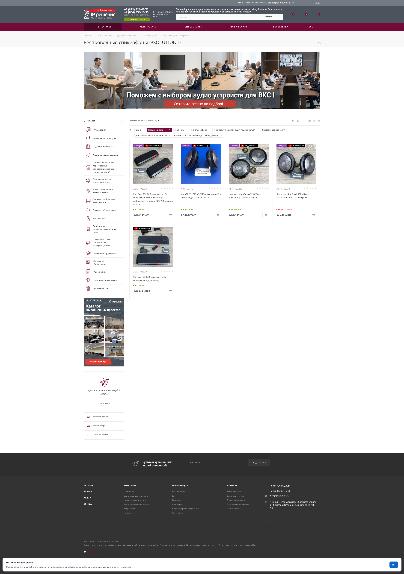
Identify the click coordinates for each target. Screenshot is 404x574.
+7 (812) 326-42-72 (136, 9)
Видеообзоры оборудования (185, 508)
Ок (393, 564)
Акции (87, 497)
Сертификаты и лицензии (136, 496)
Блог (174, 496)
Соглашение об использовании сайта (140, 545)
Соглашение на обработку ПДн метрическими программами (188, 545)
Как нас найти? (179, 491)
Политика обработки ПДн (109, 545)
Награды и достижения (135, 500)
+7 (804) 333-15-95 (136, 12)
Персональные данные (238, 504)
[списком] (314, 120)
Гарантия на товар (236, 500)
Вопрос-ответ (130, 508)
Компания (130, 485)
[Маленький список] (293, 120)
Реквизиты (129, 512)
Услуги (88, 491)
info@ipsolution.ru (279, 495)
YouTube (268, 518)
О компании (129, 491)
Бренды (88, 504)
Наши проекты (179, 504)
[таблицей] (319, 120)
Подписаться (259, 462)
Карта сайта (177, 512)
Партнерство (233, 508)
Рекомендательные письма (137, 504)
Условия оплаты (234, 491)
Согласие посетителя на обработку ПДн (237, 545)
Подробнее (125, 567)
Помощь (232, 485)
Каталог (88, 485)
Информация (180, 485)
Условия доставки (235, 496)
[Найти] (279, 17)
